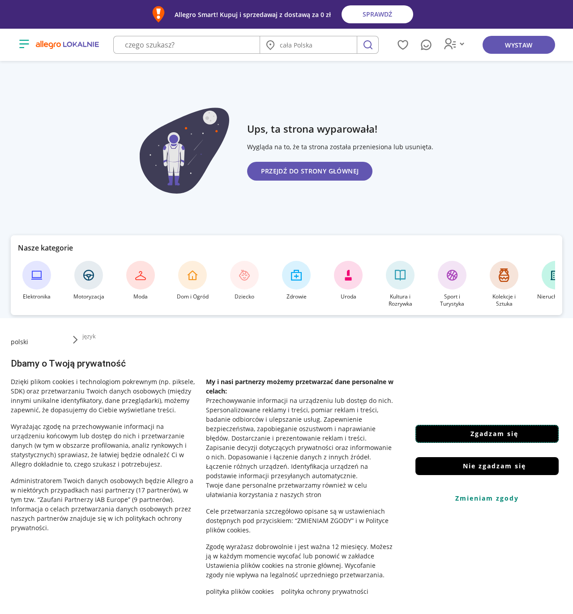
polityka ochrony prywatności (324, 591)
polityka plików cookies (240, 591)
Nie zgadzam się (494, 466)
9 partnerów (152, 499)
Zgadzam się (494, 433)
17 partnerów (158, 490)
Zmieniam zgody (487, 498)
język (89, 336)
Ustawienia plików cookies (245, 565)
